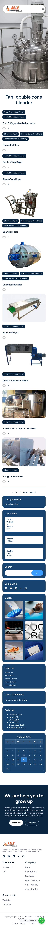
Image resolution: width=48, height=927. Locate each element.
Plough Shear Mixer (13, 476)
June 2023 (14, 722)
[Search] (37, 573)
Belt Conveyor (10, 332)
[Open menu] (43, 9)
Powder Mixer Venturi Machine (19, 428)
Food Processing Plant (13, 112)
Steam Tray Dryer (12, 179)
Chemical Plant (10, 134)
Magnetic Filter (10, 145)
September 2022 (17, 727)
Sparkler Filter (10, 231)
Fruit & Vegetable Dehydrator (18, 123)
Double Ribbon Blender (15, 380)
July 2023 (14, 720)
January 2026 (15, 714)
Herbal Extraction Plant (14, 117)
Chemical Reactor (12, 284)
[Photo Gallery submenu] (39, 880)
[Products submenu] (35, 876)
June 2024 (14, 717)
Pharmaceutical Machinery (15, 139)
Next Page (29, 492)
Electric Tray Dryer (12, 162)
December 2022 (17, 725)
